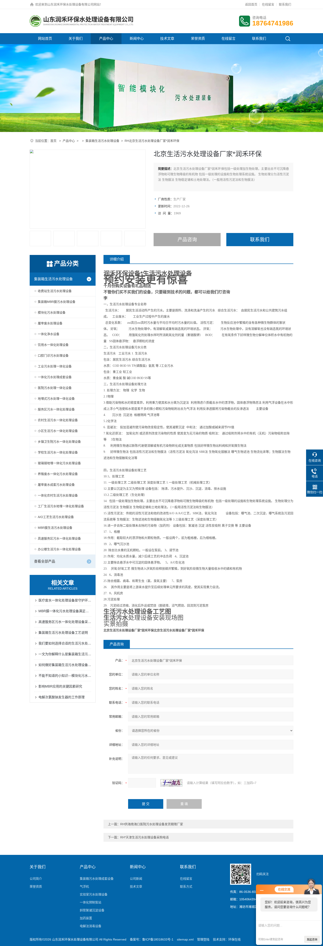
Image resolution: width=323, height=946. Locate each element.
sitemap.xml (185, 939)
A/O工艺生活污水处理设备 (56, 517)
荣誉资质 (198, 38)
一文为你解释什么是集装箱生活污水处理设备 (64, 654)
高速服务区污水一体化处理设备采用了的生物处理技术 (64, 622)
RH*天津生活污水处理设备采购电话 (144, 837)
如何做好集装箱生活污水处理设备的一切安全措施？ (64, 665)
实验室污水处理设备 (93, 894)
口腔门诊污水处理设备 (53, 355)
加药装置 (86, 918)
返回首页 (251, 4)
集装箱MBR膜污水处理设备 (56, 301)
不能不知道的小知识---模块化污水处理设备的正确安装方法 (64, 675)
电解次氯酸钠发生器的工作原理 (61, 697)
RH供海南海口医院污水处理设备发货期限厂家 (151, 824)
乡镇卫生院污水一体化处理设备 (59, 441)
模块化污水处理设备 (51, 312)
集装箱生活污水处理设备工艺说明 (63, 632)
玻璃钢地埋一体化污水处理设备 (59, 463)
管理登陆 (203, 939)
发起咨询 (312, 939)
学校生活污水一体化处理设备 (58, 452)
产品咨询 (187, 239)
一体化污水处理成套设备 (55, 377)
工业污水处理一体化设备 (55, 366)
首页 (53, 141)
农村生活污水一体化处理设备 (58, 420)
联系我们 (285, 4)
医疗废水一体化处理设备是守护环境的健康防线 (64, 600)
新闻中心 (137, 38)
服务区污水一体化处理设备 (56, 409)
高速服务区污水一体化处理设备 (59, 538)
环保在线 (234, 939)
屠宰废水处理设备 (50, 323)
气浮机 (84, 886)
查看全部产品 (44, 561)
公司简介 (36, 878)
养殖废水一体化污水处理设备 (58, 474)
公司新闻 (136, 878)
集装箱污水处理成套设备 (97, 878)
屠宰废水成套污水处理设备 (56, 484)
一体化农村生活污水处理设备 (58, 495)
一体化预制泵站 (90, 902)
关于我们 (76, 38)
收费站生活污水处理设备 (55, 291)
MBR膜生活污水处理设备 (55, 527)
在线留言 (268, 4)
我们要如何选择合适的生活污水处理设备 (64, 643)
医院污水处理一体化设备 (55, 388)
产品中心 (106, 38)
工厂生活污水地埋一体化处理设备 (61, 506)
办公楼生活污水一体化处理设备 (59, 549)
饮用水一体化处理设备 (53, 345)
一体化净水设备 (48, 334)
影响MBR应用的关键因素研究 (60, 686)
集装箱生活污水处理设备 (102, 141)
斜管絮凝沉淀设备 (92, 910)
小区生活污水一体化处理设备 (58, 431)
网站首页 (45, 38)
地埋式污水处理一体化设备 (56, 398)
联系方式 (186, 886)
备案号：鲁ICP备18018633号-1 (151, 939)
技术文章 (167, 38)
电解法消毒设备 (90, 926)
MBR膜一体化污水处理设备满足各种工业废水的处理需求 (64, 611)
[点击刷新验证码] (171, 783)
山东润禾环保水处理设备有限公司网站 (73, 4)
